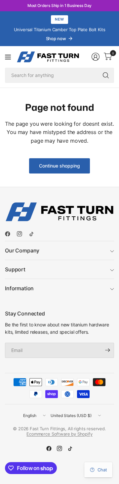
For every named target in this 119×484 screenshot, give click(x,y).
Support (15, 269)
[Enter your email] (107, 350)
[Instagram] (22, 234)
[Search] (106, 75)
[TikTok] (34, 234)
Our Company (22, 250)
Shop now (56, 38)
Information (19, 288)
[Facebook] (10, 234)
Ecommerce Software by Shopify (59, 434)
